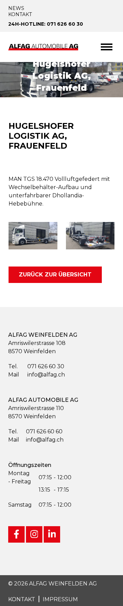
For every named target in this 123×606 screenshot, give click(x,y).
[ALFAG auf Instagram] (34, 534)
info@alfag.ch (36, 374)
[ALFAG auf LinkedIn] (52, 534)
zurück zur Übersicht (55, 274)
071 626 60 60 (35, 431)
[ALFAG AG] (44, 46)
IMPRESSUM (60, 599)
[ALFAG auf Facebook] (16, 534)
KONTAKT (21, 599)
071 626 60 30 (36, 366)
